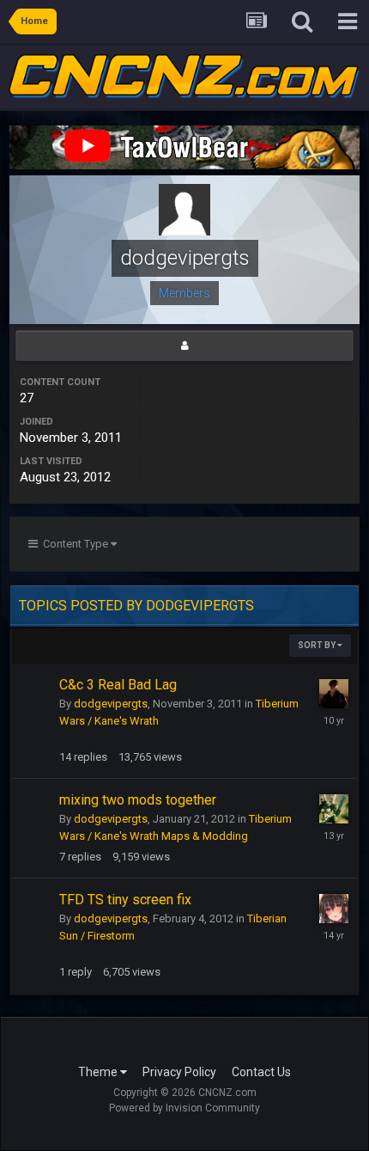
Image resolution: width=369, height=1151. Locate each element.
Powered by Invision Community (184, 1108)
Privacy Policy (179, 1072)
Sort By (317, 645)
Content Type (74, 543)
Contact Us (261, 1072)
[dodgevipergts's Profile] (184, 345)
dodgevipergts (111, 703)
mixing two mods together (137, 800)
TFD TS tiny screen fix (125, 899)
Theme (99, 1072)
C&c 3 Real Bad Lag (118, 685)
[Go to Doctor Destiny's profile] (333, 908)
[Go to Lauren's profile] (333, 808)
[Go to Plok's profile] (333, 693)
